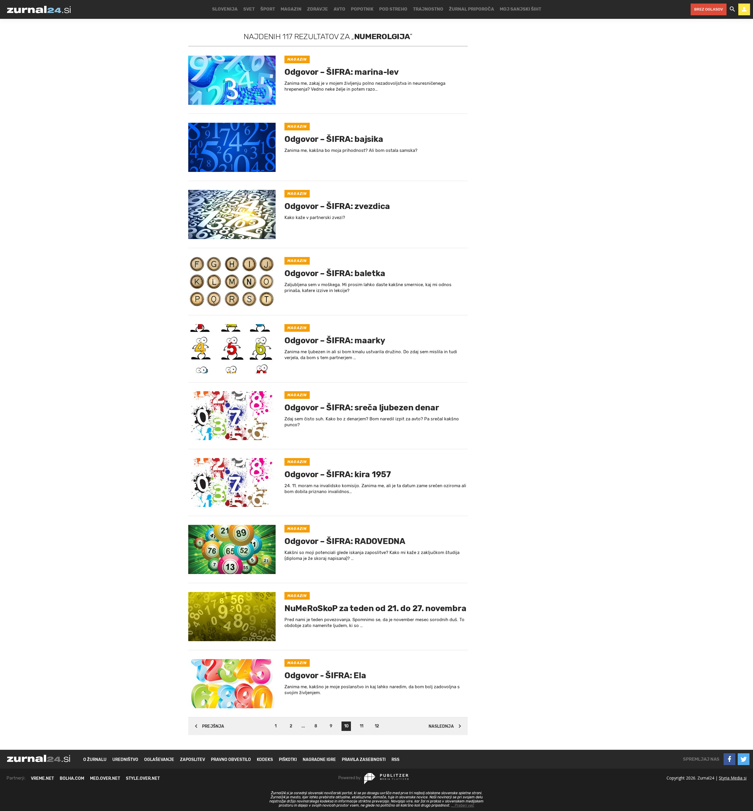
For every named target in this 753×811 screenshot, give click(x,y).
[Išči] (732, 9)
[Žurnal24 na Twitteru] (743, 759)
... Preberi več (462, 805)
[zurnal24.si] (39, 9)
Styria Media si (733, 778)
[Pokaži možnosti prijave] (744, 9)
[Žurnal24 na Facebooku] (729, 759)
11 (361, 726)
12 (377, 726)
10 (346, 726)
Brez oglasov (708, 9)
